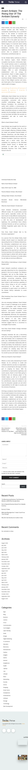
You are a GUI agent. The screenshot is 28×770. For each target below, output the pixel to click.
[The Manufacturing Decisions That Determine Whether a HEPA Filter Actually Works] (22, 742)
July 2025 (4, 573)
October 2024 (5, 594)
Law (4, 671)
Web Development (8, 706)
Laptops (5, 668)
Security (5, 682)
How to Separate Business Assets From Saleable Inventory (13, 505)
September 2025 (6, 568)
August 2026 (5, 543)
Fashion (5, 652)
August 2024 (5, 598)
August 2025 (5, 571)
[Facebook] (3, 22)
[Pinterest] (10, 22)
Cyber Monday (7, 630)
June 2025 (4, 575)
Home (3, 5)
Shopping (5, 687)
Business (5, 617)
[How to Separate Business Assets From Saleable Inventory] (22, 757)
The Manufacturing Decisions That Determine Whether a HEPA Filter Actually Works (13, 500)
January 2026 (5, 559)
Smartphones (6, 693)
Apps (4, 611)
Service (5, 684)
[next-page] (21, 764)
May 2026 (4, 550)
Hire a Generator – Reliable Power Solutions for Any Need (7, 429)
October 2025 (5, 566)
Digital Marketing (7, 638)
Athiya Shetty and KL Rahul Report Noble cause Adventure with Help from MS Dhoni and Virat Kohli (20, 431)
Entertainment (6, 649)
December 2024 (6, 589)
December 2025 (6, 561)
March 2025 (5, 582)
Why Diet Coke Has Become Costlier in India (12, 517)
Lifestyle (5, 674)
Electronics (6, 647)
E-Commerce (6, 641)
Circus (4, 622)
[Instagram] (8, 730)
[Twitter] (6, 22)
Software (5, 698)
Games (5, 657)
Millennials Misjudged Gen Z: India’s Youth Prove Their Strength (13, 513)
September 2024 (6, 596)
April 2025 (4, 580)
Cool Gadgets (6, 628)
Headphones (6, 663)
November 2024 (6, 591)
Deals (4, 633)
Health (5, 666)
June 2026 (4, 547)
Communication (7, 625)
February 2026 (5, 557)
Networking (6, 679)
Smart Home (6, 690)
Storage (5, 701)
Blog (7, 5)
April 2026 (4, 552)
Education (5, 644)
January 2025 (5, 587)
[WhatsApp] (13, 22)
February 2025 (5, 584)
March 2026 (5, 554)
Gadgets (5, 655)
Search (3, 484)
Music (4, 676)
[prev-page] (19, 764)
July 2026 (4, 545)
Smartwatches (6, 695)
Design (5, 636)
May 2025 (4, 578)
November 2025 (6, 564)
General (5, 660)
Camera (5, 620)
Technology (6, 703)
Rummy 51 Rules (6, 509)
